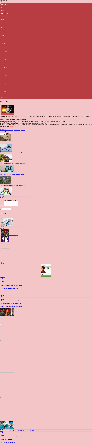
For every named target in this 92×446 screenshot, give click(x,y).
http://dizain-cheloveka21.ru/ (13, 126)
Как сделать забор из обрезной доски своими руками (8, 141)
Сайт (0, 209)
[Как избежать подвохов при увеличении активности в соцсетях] (5, 241)
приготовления (38, 430)
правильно (28, 430)
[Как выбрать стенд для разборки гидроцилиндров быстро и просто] (7, 388)
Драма (5, 59)
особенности (19, 430)
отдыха (25, 430)
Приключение (6, 75)
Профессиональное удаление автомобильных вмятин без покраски (9, 235)
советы (46, 430)
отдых (22, 430)
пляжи (26, 430)
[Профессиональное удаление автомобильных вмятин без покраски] (5, 234)
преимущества (32, 430)
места (15, 430)
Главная (1, 99)
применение (40, 430)
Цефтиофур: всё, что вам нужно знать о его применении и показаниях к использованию (12, 226)
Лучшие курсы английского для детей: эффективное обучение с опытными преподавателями (14, 196)
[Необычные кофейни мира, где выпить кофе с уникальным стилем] (5, 248)
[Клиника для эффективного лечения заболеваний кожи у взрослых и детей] (7, 404)
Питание (2, 27)
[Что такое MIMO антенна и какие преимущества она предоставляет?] (6, 151)
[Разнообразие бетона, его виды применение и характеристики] (7, 364)
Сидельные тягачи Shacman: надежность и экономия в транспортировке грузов (12, 163)
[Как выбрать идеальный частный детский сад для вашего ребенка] (7, 380)
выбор (0, 430)
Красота (2, 19)
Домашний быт (4, 99)
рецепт (44, 430)
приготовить (35, 430)
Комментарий (2, 205)
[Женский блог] (4, 4)
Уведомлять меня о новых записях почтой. (6, 212)
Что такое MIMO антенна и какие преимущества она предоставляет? (11, 152)
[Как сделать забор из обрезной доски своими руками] (5, 140)
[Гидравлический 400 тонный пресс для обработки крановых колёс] (7, 412)
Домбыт (2, 35)
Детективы (5, 51)
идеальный (10, 430)
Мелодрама (5, 67)
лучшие (12, 430)
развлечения (43, 430)
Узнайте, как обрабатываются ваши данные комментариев (20, 214)
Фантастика (5, 91)
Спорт (5, 83)
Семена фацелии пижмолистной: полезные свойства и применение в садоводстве (12, 185)
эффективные (48, 430)
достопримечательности (6, 430)
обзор (17, 430)
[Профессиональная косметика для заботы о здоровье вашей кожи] (7, 372)
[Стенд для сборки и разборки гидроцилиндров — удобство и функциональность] (7, 396)
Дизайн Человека (2, 128)
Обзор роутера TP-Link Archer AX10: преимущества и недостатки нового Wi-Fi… (12, 174)
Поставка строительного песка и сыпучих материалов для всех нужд (9, 262)
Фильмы (4, 43)
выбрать (2, 430)
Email (1, 208)
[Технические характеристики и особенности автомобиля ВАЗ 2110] (7, 420)
